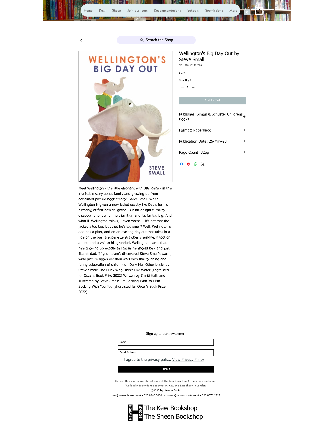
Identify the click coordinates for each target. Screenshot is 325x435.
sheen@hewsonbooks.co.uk (183, 395)
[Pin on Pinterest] (188, 164)
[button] (167, 10)
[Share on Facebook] (181, 164)
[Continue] (81, 40)
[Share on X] (203, 164)
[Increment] (193, 87)
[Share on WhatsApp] (196, 164)
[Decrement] (182, 87)
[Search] (259, 11)
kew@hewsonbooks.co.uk (126, 395)
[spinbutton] (187, 87)
